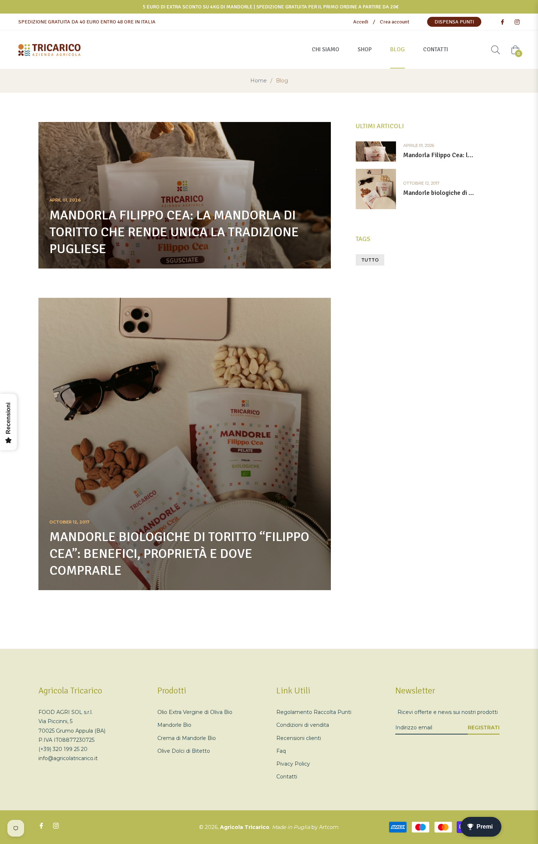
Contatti (286, 776)
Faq (281, 751)
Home (258, 80)
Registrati (484, 727)
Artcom (329, 827)
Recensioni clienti (298, 738)
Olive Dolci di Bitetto (183, 751)
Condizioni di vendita (302, 725)
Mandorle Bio (174, 725)
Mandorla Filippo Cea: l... (438, 155)
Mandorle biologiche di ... (438, 193)
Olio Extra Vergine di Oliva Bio (194, 712)
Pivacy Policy (293, 763)
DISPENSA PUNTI (454, 22)
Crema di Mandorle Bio (186, 738)
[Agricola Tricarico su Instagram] (517, 22)
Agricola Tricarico (244, 827)
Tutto (370, 260)
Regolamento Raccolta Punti (313, 712)
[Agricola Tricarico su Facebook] (502, 22)
